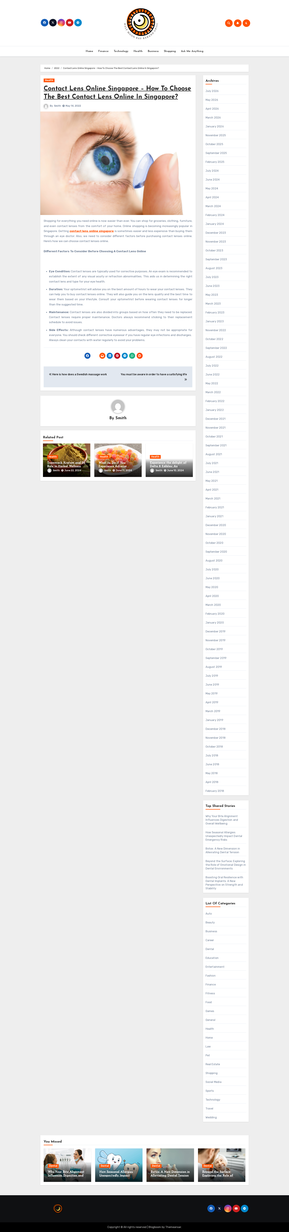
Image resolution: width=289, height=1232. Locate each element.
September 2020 (216, 551)
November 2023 (216, 241)
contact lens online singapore (92, 231)
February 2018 (215, 791)
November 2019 (216, 640)
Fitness (210, 993)
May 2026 (212, 99)
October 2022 (214, 339)
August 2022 (214, 356)
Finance (103, 51)
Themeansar (173, 1227)
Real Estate (213, 1064)
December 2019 (216, 631)
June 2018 (212, 764)
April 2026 (212, 108)
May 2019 (212, 693)
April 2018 (212, 782)
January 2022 (215, 410)
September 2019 (216, 658)
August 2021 (214, 454)
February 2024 (215, 215)
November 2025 (216, 135)
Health (138, 51)
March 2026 (213, 117)
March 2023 (213, 303)
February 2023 (215, 312)
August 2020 (214, 560)
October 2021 (214, 436)
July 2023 (212, 277)
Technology (121, 51)
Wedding (211, 1117)
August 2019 (214, 666)
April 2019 (212, 702)
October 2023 (214, 250)
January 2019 (214, 720)
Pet (208, 1055)
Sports (210, 1090)
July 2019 (212, 675)
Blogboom (155, 1227)
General (210, 1020)
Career (210, 940)
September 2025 (216, 153)
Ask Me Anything (192, 51)
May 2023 (212, 294)
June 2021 (212, 472)
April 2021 (212, 489)
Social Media (213, 1082)
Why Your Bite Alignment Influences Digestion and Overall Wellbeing (222, 820)
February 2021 (215, 507)
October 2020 (214, 542)
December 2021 (216, 418)
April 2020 (212, 596)
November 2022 (216, 330)
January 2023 (215, 321)
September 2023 (216, 259)
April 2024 (212, 197)
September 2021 (216, 445)
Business (153, 51)
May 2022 (212, 383)
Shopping (170, 51)
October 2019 (214, 649)
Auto (209, 913)
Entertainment (215, 966)
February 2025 (215, 161)
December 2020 (216, 525)
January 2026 (215, 126)
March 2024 (213, 206)
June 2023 (213, 286)
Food (209, 1002)
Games (210, 1011)
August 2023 (214, 268)
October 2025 (214, 144)
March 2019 (213, 711)
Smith (57, 105)
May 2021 (212, 480)
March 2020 (213, 604)
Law (208, 1046)
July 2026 (212, 91)
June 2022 (213, 374)
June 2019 (212, 684)
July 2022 (212, 365)
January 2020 (215, 622)
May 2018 (212, 773)
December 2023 (216, 232)
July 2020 (212, 569)
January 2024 (215, 224)
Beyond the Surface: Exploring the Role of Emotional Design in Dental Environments (226, 865)
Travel (209, 1108)
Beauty (210, 922)
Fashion (211, 975)
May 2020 (212, 587)
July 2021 (212, 463)
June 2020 (213, 578)
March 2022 (213, 392)
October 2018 (214, 746)
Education (212, 958)
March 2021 (213, 498)
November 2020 (216, 534)
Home (89, 51)
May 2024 (212, 188)
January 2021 (214, 516)
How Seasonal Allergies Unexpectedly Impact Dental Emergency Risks (224, 836)
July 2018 (212, 755)
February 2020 (215, 613)
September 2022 (216, 348)
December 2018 (216, 729)
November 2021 (216, 427)
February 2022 (215, 401)
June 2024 (213, 179)
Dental (210, 949)
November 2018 (216, 737)
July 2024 (212, 170)
